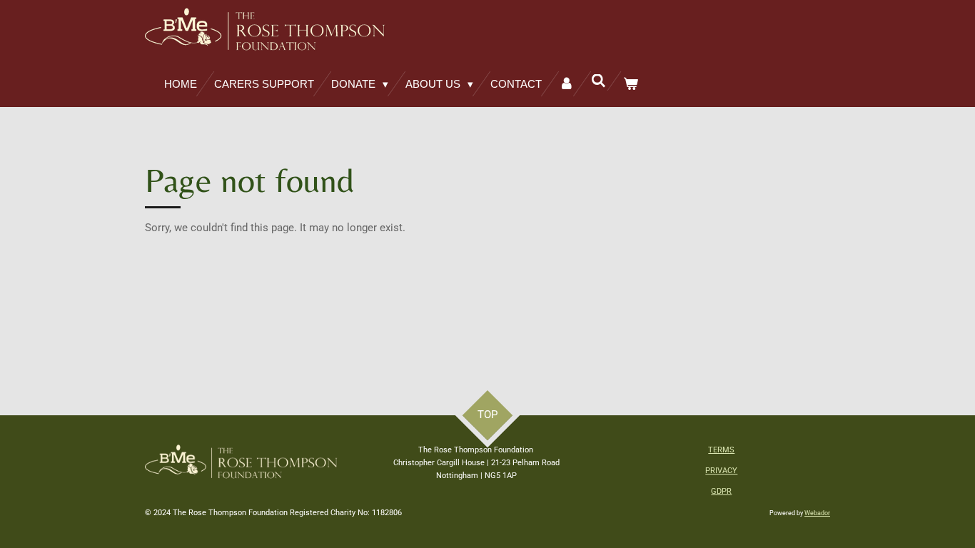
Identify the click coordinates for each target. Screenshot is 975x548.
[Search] (598, 81)
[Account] (566, 83)
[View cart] (631, 83)
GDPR (721, 491)
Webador (817, 513)
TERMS (721, 450)
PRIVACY (721, 470)
